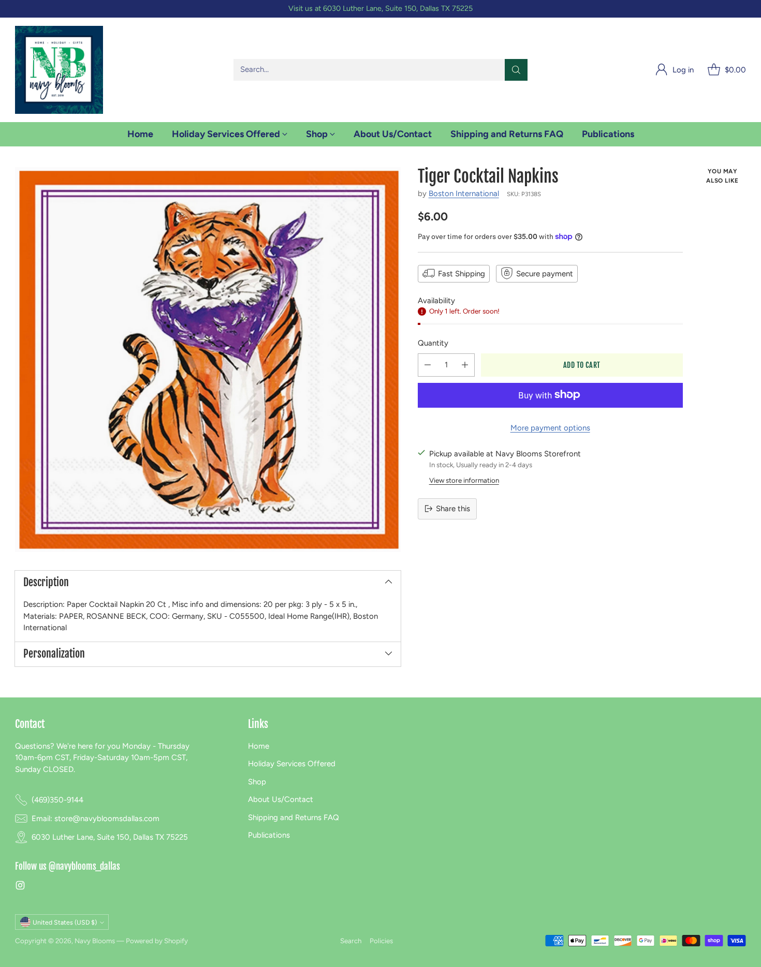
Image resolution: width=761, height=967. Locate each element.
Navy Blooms (95, 940)
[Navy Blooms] (59, 70)
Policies (381, 940)
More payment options (550, 427)
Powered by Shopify (157, 940)
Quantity (433, 343)
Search (350, 940)
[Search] (516, 70)
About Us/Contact (280, 799)
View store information (464, 479)
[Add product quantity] (465, 364)
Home (258, 746)
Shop (257, 781)
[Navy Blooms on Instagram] (20, 887)
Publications (269, 835)
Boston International (464, 193)
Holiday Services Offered (291, 763)
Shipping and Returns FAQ (293, 817)
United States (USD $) (65, 922)
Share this (453, 508)
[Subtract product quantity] (427, 364)
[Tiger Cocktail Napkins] (207, 359)
